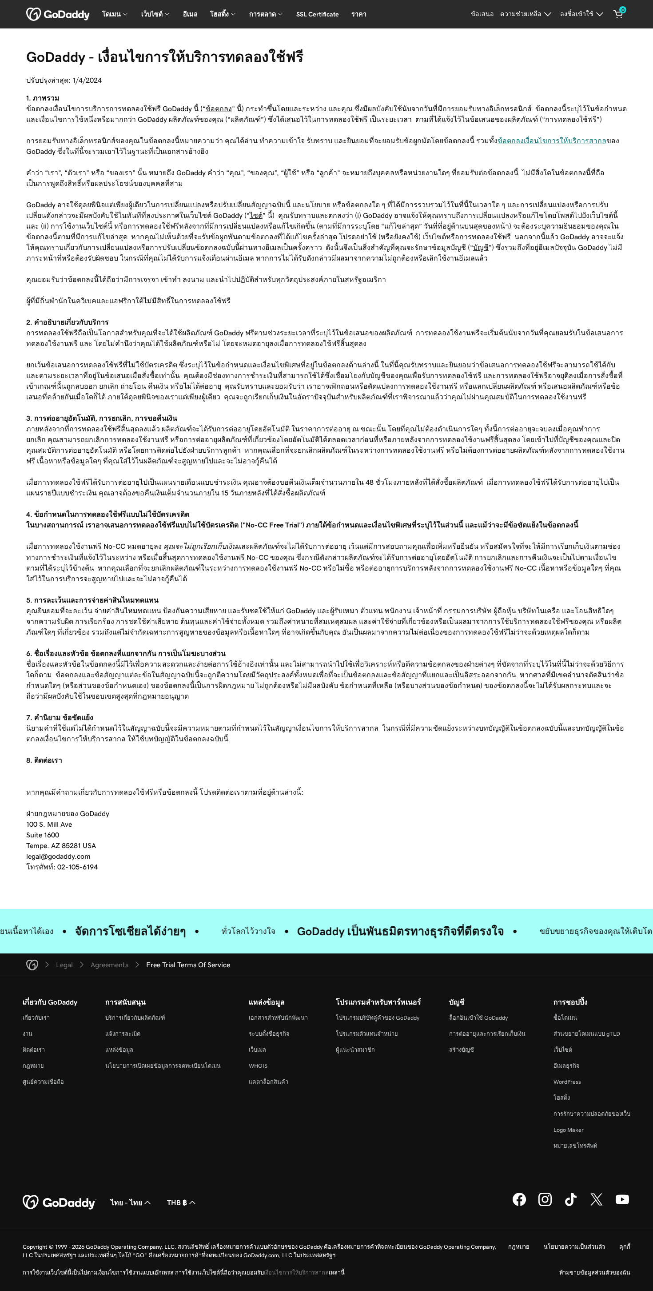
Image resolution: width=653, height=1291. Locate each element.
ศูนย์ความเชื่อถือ (43, 1082)
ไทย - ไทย (126, 1202)
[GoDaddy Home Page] (59, 1202)
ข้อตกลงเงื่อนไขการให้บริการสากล (552, 140)
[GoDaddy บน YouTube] (622, 1204)
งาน (27, 1034)
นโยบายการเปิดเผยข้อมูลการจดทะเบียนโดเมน (163, 1066)
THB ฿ (177, 1202)
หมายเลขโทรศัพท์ (575, 1146)
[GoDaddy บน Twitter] (597, 1204)
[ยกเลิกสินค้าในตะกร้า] (618, 14)
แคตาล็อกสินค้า (268, 1082)
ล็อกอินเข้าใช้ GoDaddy (478, 1018)
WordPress (567, 1082)
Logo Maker (568, 1130)
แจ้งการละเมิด (122, 1034)
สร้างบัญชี (461, 1050)
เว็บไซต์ (562, 1050)
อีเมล (190, 14)
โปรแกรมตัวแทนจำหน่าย (367, 1034)
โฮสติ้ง (561, 1098)
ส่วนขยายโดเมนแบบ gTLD (586, 1034)
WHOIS (258, 1066)
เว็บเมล (257, 1050)
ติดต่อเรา (34, 1050)
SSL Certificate (317, 14)
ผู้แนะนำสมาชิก (355, 1050)
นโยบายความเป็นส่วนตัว (574, 1247)
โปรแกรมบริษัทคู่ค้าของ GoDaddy (377, 1018)
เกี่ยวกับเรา (36, 1018)
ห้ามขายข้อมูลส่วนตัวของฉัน (594, 1272)
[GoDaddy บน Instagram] (545, 1204)
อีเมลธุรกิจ (566, 1066)
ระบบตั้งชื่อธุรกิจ (269, 1034)
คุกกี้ (624, 1247)
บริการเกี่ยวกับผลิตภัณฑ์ (135, 1018)
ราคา (358, 14)
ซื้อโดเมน (565, 1018)
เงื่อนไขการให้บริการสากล (296, 1272)
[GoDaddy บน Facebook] (519, 1204)
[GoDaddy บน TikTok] (571, 1204)
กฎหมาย (33, 1066)
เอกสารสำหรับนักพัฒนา (278, 1018)
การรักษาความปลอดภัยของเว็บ (591, 1114)
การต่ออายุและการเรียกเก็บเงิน (487, 1034)
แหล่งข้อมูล (119, 1050)
